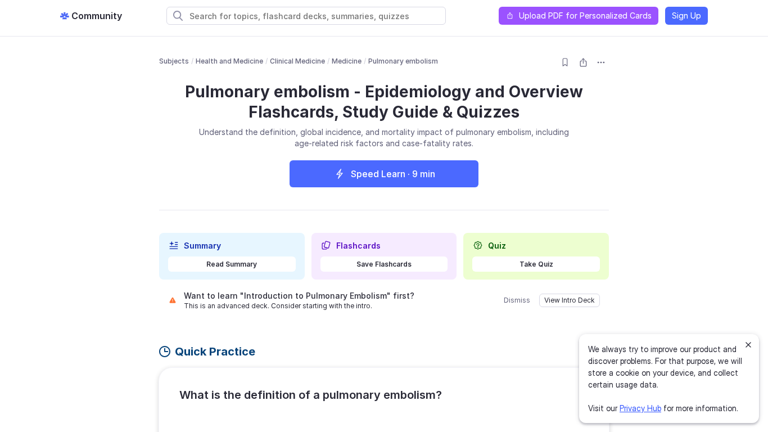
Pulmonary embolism (403, 61)
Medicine (347, 61)
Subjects (174, 61)
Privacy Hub (640, 408)
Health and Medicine (229, 61)
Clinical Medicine (297, 61)
